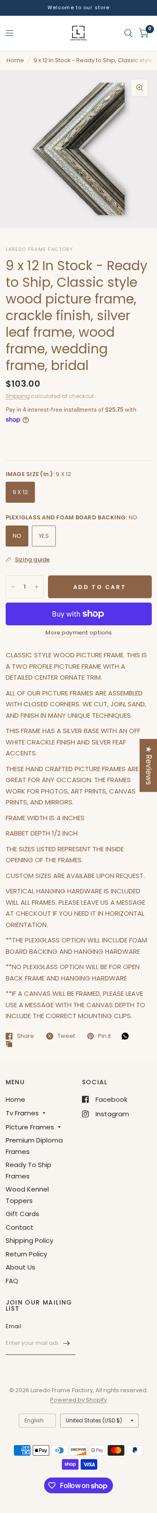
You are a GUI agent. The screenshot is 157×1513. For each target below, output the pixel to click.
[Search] (128, 33)
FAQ (12, 1280)
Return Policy (26, 1254)
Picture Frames (30, 1127)
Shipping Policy (29, 1240)
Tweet (66, 1036)
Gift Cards (22, 1213)
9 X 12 (20, 492)
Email (13, 1326)
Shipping (18, 396)
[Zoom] (139, 87)
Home (15, 60)
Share (25, 1036)
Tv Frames (22, 1113)
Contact (20, 1227)
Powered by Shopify (78, 1400)
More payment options (78, 633)
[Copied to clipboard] (11, 1044)
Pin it (104, 1036)
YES (44, 536)
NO (17, 536)
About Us (20, 1267)
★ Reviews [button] (148, 765)
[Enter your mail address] (66, 1343)
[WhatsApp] (127, 1036)
